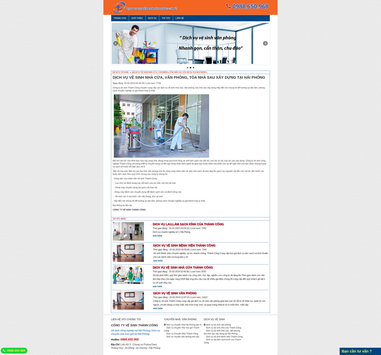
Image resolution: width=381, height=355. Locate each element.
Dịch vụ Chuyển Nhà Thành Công (182, 333)
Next (265, 43)
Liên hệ (180, 18)
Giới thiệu (137, 18)
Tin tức (166, 18)
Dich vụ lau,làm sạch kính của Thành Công (188, 224)
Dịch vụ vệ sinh (120, 72)
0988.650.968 (16, 350)
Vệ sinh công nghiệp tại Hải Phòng (130, 330)
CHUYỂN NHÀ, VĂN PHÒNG (180, 319)
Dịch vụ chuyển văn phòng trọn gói (182, 336)
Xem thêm (157, 236)
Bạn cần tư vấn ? (357, 351)
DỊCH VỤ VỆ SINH (214, 319)
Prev (115, 43)
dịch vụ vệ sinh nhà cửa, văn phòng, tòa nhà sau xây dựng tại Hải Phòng (169, 72)
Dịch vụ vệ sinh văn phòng (175, 293)
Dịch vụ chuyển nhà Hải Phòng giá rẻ (183, 324)
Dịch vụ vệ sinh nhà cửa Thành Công (183, 267)
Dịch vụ (152, 18)
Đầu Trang (365, 344)
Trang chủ (120, 18)
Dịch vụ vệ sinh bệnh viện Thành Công (184, 245)
